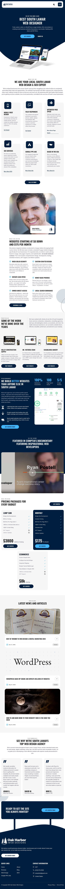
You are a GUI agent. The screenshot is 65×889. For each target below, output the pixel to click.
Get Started (27, 36)
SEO (18, 872)
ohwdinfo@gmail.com (41, 873)
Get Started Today (10, 427)
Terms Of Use (60, 885)
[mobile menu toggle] (60, 4)
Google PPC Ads (6, 875)
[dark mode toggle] (54, 4)
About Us (40, 36)
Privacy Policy (51, 885)
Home (3, 867)
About (18, 867)
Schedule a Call (17, 305)
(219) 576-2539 (39, 870)
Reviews (3, 870)
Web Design (4, 872)
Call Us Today (32, 182)
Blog (18, 870)
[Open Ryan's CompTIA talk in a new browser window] (32, 472)
